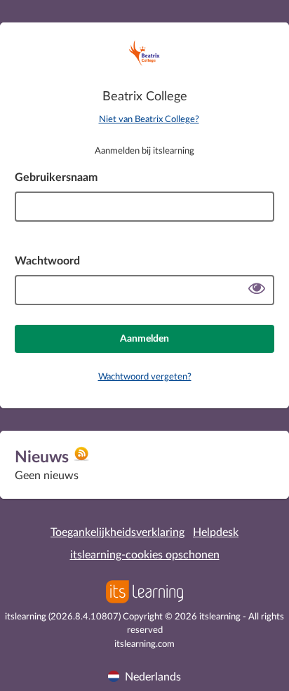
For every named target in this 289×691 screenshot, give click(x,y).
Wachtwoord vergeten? (144, 377)
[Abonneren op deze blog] (81, 458)
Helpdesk (215, 532)
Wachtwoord (47, 261)
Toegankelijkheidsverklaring (117, 532)
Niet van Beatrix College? (149, 119)
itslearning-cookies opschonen (145, 555)
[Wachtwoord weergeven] (256, 290)
